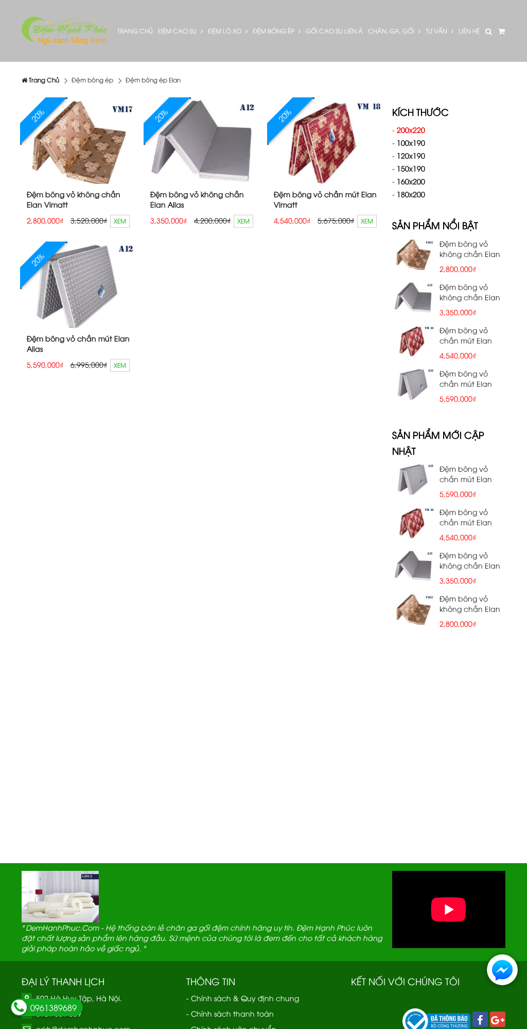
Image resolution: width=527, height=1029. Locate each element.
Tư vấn (437, 30)
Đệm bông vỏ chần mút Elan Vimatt (325, 199)
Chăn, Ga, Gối (392, 30)
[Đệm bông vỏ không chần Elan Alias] (201, 141)
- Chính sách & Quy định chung (242, 998)
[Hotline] (19, 1007)
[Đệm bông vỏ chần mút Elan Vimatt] (325, 141)
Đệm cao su (178, 30)
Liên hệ (469, 30)
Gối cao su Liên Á (334, 30)
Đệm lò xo (225, 30)
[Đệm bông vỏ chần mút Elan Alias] (78, 285)
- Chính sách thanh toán (230, 1013)
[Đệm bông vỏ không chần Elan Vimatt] (78, 141)
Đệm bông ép (274, 30)
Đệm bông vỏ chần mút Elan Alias (78, 343)
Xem (120, 220)
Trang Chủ (135, 30)
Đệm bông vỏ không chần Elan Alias (197, 199)
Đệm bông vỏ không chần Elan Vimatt (73, 199)
